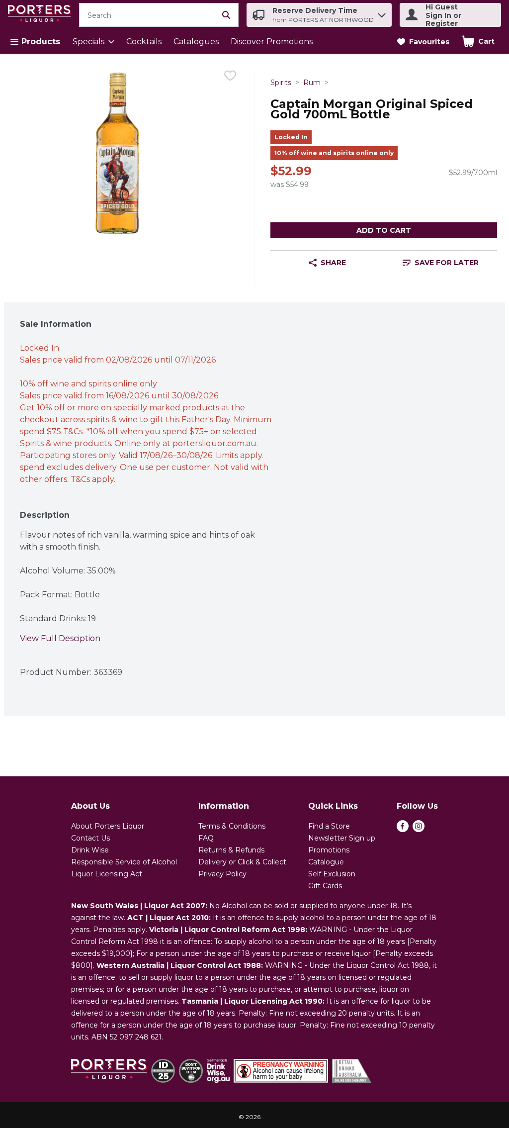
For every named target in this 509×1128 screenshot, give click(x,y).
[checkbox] (230, 77)
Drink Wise (90, 850)
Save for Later (447, 262)
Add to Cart (383, 230)
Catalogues (196, 41)
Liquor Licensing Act (106, 873)
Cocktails (144, 41)
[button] (382, 12)
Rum (312, 82)
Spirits (280, 82)
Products (40, 41)
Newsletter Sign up (341, 838)
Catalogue (326, 861)
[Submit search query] (226, 15)
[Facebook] (403, 829)
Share (333, 262)
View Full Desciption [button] (60, 638)
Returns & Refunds (231, 850)
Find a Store (329, 826)
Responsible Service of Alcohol (124, 861)
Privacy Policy (222, 873)
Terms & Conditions (231, 826)
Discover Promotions (272, 41)
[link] (423, 42)
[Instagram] (418, 829)
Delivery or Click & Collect (242, 861)
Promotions (328, 850)
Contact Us (90, 838)
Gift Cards (325, 885)
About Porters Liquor (107, 826)
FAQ (206, 838)
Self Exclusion (331, 873)
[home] (41, 15)
